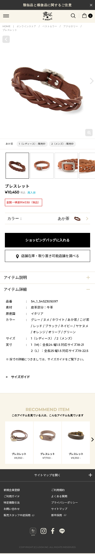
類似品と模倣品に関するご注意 (47, 5)
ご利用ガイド (12, 496)
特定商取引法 (12, 502)
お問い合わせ (12, 509)
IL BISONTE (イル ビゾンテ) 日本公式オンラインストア (47, 16)
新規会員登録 (12, 490)
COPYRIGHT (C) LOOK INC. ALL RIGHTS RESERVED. (47, 547)
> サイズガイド (18, 377)
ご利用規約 (58, 490)
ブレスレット (9, 30)
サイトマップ (59, 509)
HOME (6, 26)
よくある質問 (59, 496)
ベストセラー (49, 26)
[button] (92, 81)
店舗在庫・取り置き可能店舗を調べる (50, 256)
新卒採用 (56, 515)
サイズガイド (56, 359)
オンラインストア (26, 26)
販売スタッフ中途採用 (17, 515)
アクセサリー (70, 26)
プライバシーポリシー (64, 502)
